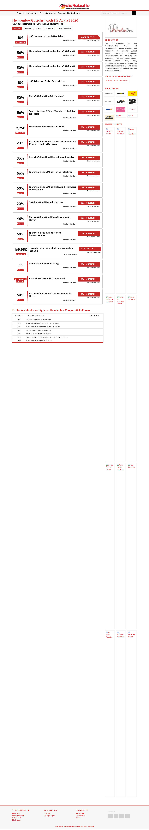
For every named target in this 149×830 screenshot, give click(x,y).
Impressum (80, 813)
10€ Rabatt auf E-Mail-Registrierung (47, 81)
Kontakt (78, 818)
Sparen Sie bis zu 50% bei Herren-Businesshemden (45, 234)
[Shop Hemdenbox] (120, 28)
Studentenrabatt (18, 816)
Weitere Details (69, 40)
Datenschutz (80, 816)
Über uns (47, 813)
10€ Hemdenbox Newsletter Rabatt (47, 36)
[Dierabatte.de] (74, 6)
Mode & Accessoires (121, 81)
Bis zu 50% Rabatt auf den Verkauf (46, 96)
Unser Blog (16, 813)
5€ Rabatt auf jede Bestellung (44, 263)
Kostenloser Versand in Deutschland (47, 278)
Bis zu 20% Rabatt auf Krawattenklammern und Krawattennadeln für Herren (52, 142)
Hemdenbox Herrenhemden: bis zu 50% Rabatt (52, 66)
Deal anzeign (88, 52)
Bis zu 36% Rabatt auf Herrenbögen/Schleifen (51, 157)
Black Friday (16, 820)
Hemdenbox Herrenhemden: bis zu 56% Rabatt (52, 51)
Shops (19, 13)
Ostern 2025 (16, 818)
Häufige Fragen (49, 816)
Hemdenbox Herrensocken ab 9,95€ (46, 126)
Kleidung (109, 81)
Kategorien (31, 13)
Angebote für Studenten (69, 13)
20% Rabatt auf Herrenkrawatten (46, 202)
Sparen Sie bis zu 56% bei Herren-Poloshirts (50, 172)
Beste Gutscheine (48, 13)
